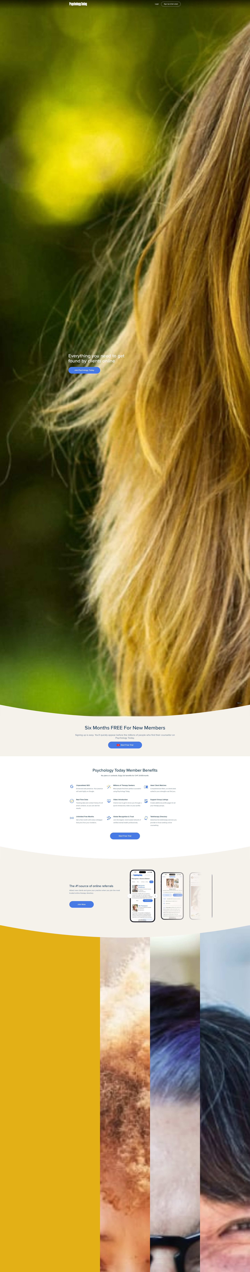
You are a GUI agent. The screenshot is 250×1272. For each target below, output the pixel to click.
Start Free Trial (127, 745)
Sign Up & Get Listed (171, 4)
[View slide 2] (172, 896)
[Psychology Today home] (78, 4)
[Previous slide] (129, 896)
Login (157, 4)
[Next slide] (155, 896)
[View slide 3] (200, 896)
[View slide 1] (142, 896)
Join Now (82, 904)
